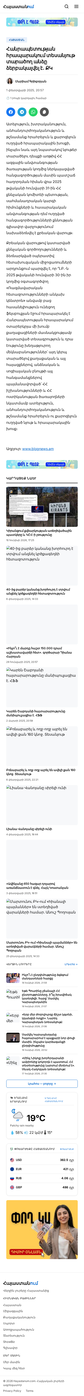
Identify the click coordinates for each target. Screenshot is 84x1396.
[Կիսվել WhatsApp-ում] (33, 112)
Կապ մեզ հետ (14, 1368)
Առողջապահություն (18, 1329)
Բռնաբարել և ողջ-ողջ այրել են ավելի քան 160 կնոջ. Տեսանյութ (40, 772)
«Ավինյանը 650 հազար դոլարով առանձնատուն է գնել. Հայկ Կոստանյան (37, 885)
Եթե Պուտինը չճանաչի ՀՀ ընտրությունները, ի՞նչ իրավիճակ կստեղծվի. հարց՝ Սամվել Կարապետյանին (47, 996)
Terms (29, 1390)
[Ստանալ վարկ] (42, 1229)
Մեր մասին (11, 1362)
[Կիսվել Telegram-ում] (21, 112)
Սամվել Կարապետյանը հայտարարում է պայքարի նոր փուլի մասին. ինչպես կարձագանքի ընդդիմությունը (48, 1040)
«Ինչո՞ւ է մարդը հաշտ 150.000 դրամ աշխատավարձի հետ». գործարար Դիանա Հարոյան (39, 652)
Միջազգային (13, 1311)
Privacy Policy (12, 1390)
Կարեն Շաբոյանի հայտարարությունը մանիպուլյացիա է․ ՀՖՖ (35, 713)
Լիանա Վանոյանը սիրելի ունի (29, 829)
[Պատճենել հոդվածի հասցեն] (44, 112)
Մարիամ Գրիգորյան (30, 81)
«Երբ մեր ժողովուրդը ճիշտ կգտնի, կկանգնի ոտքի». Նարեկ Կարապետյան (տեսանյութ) (47, 1018)
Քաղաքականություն (19, 1317)
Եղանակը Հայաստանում (54, 1099)
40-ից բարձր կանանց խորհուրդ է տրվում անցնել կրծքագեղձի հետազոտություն (38, 591)
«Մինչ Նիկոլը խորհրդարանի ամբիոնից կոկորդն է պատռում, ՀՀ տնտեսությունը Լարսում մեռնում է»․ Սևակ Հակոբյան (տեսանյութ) (48, 1063)
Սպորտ (9, 1323)
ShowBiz (9, 1341)
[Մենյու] (76, 6)
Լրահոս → (71, 964)
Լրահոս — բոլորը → (42, 1083)
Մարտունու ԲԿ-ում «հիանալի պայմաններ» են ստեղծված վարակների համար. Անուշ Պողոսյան (41, 946)
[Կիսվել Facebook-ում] (10, 112)
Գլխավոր (10, 1347)
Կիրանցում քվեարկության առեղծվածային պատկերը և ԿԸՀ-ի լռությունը (39, 532)
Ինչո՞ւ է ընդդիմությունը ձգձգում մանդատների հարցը (45, 976)
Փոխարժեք (67, 1149)
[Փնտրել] (66, 6)
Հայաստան (18, 6)
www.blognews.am (38, 448)
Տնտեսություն (14, 1335)
